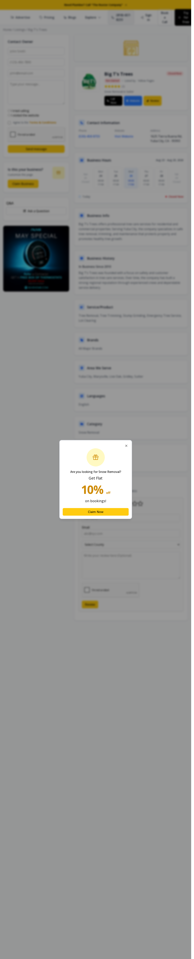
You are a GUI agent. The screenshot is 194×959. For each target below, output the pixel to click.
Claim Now (95, 512)
